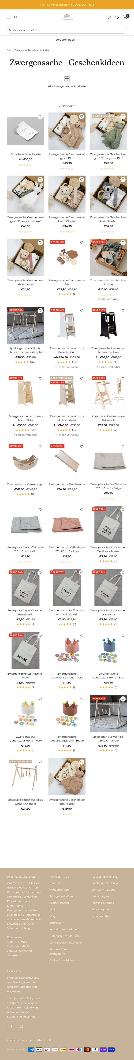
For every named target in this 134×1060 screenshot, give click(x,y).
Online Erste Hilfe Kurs (64, 960)
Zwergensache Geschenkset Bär (67, 282)
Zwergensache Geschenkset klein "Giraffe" (67, 219)
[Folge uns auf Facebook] (12, 1026)
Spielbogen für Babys (105, 883)
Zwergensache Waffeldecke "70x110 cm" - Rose (67, 549)
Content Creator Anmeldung (59, 951)
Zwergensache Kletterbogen (25, 484)
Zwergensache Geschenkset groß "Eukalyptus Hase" (25, 219)
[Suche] (15, 17)
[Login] (109, 17)
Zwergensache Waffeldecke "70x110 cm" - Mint (26, 549)
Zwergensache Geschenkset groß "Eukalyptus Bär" (108, 156)
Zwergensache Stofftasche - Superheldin (26, 612)
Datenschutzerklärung (64, 936)
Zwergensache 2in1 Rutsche (67, 484)
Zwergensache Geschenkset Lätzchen (108, 282)
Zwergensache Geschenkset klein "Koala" (108, 219)
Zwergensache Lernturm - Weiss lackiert (67, 350)
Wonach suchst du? (23, 30)
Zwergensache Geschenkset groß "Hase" (67, 801)
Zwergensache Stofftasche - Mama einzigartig (67, 612)
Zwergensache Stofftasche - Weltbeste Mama (108, 549)
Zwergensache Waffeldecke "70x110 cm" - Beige (108, 486)
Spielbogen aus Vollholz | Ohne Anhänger (108, 738)
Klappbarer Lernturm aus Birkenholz (108, 418)
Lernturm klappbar (104, 889)
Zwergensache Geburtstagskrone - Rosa (67, 675)
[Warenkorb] (125, 17)
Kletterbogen (100, 896)
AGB (52, 909)
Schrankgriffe (100, 909)
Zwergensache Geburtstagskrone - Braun (67, 738)
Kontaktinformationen (64, 929)
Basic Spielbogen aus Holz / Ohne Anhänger (25, 801)
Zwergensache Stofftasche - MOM (26, 675)
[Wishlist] (117, 17)
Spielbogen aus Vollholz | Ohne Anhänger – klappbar (25, 350)
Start (9, 50)
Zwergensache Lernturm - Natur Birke (26, 418)
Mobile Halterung (103, 902)
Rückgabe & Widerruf (63, 896)
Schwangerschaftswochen (66, 942)
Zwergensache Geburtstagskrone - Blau (108, 675)
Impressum (56, 922)
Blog (52, 916)
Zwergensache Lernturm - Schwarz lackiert (108, 350)
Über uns (55, 883)
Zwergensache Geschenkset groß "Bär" (67, 156)
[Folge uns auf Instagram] (21, 1026)
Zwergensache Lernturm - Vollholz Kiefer (67, 418)
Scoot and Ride (101, 916)
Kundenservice (59, 889)
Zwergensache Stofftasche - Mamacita (108, 612)
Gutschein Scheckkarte (26, 154)
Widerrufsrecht (59, 902)
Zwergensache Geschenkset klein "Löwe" (25, 282)
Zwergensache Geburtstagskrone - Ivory (25, 738)
